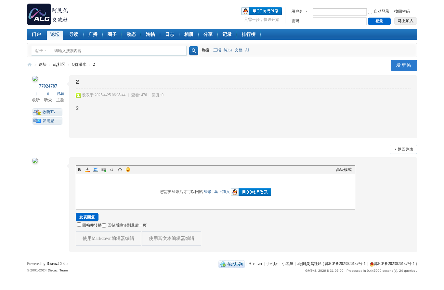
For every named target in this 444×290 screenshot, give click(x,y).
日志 (169, 34)
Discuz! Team (58, 270)
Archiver (255, 263)
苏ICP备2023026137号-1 (345, 263)
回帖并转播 (92, 225)
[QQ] (231, 263)
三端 (217, 50)
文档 (238, 50)
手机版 (272, 263)
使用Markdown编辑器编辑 (108, 238)
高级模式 (344, 169)
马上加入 (222, 191)
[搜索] (193, 50)
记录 (227, 34)
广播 (93, 34)
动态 (131, 34)
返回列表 (405, 149)
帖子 (39, 50)
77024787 (48, 86)
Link (103, 169)
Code (120, 169)
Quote (112, 169)
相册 (188, 34)
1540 (60, 94)
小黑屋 (288, 263)
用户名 (297, 11)
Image (95, 169)
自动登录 (381, 11)
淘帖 (150, 34)
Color (87, 169)
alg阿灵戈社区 (29, 64)
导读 (73, 34)
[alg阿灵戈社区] (48, 14)
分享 (208, 34)
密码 (295, 21)
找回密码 (402, 11)
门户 (36, 34)
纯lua (228, 50)
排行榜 (248, 34)
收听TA (49, 112)
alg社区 (59, 64)
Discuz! (52, 263)
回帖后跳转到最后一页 (127, 225)
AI (247, 50)
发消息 (48, 120)
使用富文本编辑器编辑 (171, 238)
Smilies (128, 169)
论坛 (54, 34)
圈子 (112, 34)
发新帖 (404, 65)
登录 (208, 191)
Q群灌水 (79, 64)
